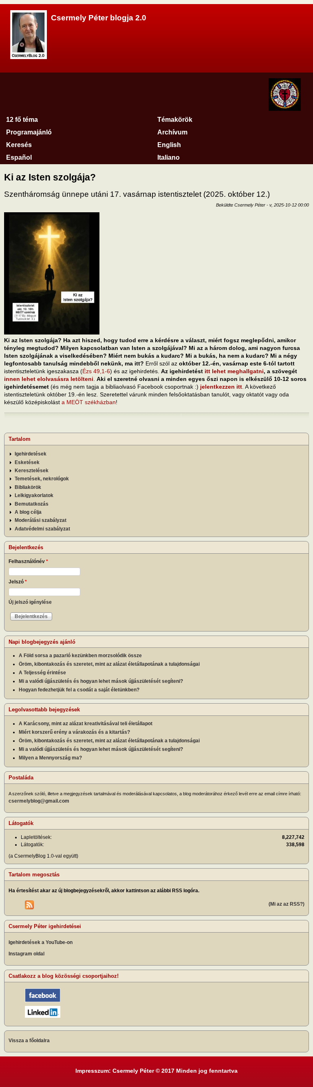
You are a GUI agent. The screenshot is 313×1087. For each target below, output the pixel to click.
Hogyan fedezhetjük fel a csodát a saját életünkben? (79, 690)
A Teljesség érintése (42, 673)
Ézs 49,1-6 (96, 371)
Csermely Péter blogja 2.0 (98, 17)
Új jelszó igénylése (30, 602)
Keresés (19, 144)
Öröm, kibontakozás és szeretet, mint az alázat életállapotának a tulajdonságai (109, 664)
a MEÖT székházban (89, 402)
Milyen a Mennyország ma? (50, 758)
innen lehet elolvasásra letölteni (48, 379)
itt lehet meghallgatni (234, 371)
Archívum (172, 132)
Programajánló (29, 132)
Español (19, 157)
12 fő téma (22, 119)
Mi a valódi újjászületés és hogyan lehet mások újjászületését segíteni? (101, 681)
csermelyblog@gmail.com (39, 801)
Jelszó (18, 582)
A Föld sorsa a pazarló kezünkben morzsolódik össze (80, 655)
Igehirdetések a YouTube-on (41, 942)
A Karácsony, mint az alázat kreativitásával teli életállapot (85, 723)
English (169, 144)
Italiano (168, 157)
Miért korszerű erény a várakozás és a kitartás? (74, 732)
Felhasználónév (28, 561)
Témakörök (174, 119)
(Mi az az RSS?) (286, 904)
